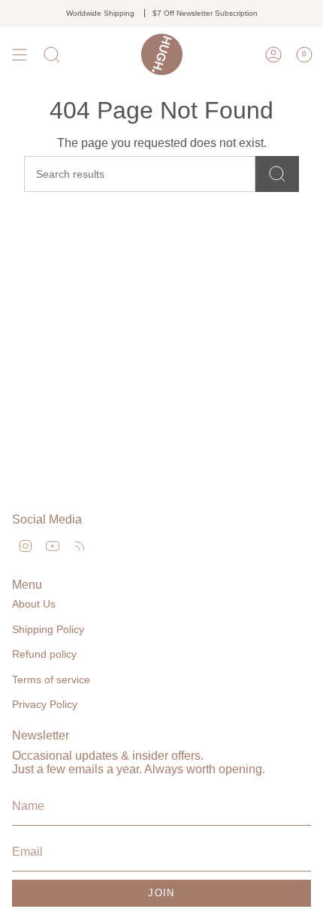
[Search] (277, 174)
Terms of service (51, 680)
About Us (34, 604)
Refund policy (44, 654)
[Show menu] (20, 54)
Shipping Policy (48, 629)
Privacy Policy (44, 704)
